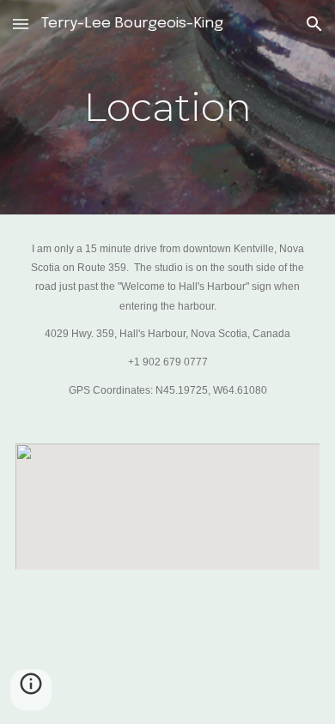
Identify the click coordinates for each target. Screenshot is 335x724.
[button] (20, 23)
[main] (167, 107)
